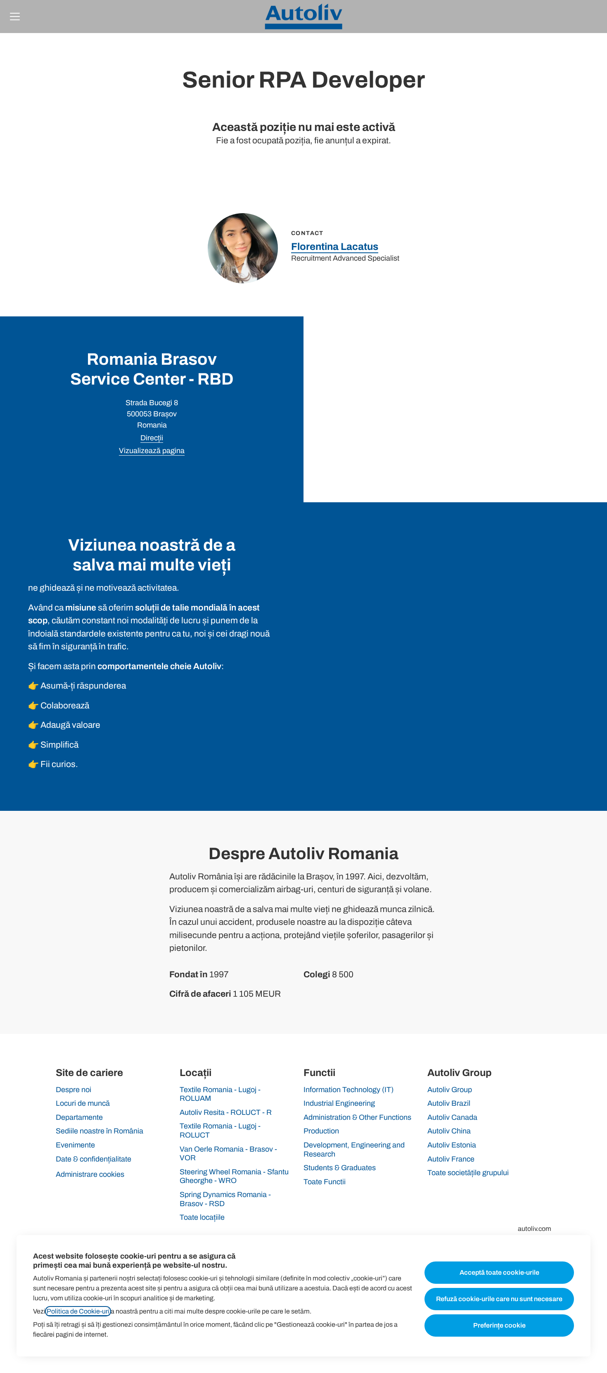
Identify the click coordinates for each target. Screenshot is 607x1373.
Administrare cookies (90, 1174)
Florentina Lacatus (334, 246)
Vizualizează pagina (152, 451)
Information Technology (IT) (349, 1090)
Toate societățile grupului (468, 1173)
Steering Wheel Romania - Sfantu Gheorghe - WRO (234, 1176)
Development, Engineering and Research (354, 1149)
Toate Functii (325, 1182)
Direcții (151, 438)
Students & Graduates (340, 1168)
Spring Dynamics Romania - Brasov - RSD (225, 1199)
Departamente (79, 1117)
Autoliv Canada (452, 1117)
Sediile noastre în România (99, 1131)
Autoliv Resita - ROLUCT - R (226, 1112)
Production (321, 1131)
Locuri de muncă (83, 1103)
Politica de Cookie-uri (78, 1311)
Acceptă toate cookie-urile (499, 1272)
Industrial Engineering (339, 1103)
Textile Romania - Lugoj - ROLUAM (220, 1094)
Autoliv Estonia (451, 1145)
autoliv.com (534, 1228)
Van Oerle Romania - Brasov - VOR (228, 1153)
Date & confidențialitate (93, 1159)
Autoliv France (450, 1159)
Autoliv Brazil (448, 1103)
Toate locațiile (202, 1217)
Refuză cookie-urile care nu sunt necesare (499, 1298)
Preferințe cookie (499, 1325)
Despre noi (73, 1090)
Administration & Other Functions (357, 1117)
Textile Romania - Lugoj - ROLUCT (220, 1130)
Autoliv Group (449, 1090)
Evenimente (75, 1145)
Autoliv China (449, 1131)
